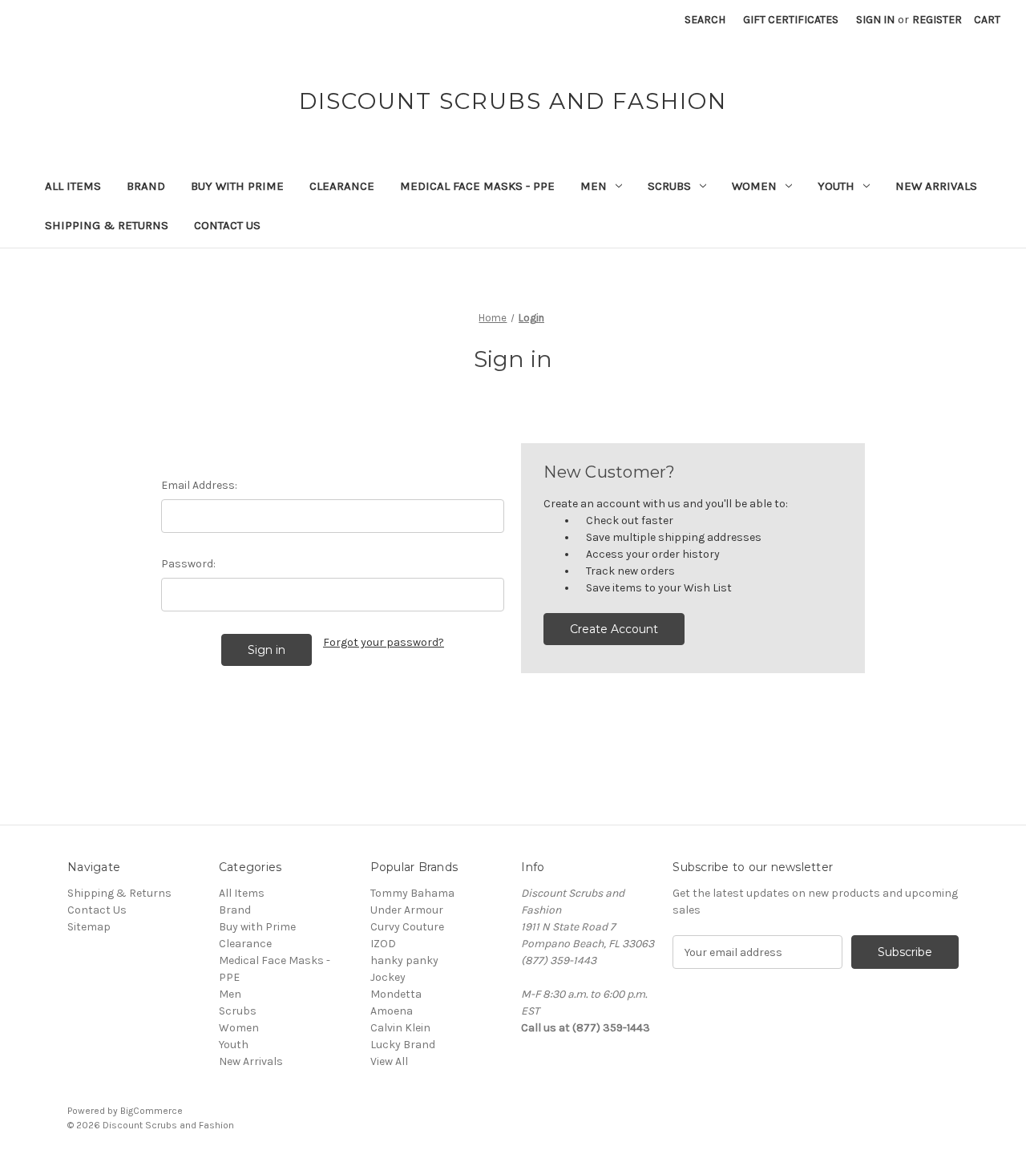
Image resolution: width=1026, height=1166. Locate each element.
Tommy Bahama (412, 893)
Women (754, 186)
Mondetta (396, 994)
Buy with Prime (237, 186)
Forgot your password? (383, 642)
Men (593, 186)
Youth (836, 186)
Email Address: (199, 485)
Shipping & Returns (106, 225)
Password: (188, 564)
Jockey (388, 977)
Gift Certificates (790, 19)
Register (937, 19)
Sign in (875, 19)
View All (389, 1061)
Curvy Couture (407, 927)
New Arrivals (936, 186)
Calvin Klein (400, 1028)
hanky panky (404, 960)
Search (705, 19)
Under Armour (406, 910)
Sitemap (89, 927)
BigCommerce (151, 1110)
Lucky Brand (402, 1044)
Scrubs (669, 186)
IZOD (383, 943)
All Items (73, 186)
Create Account (614, 629)
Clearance (341, 186)
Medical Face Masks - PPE (477, 186)
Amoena (391, 1011)
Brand (146, 186)
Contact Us (227, 225)
